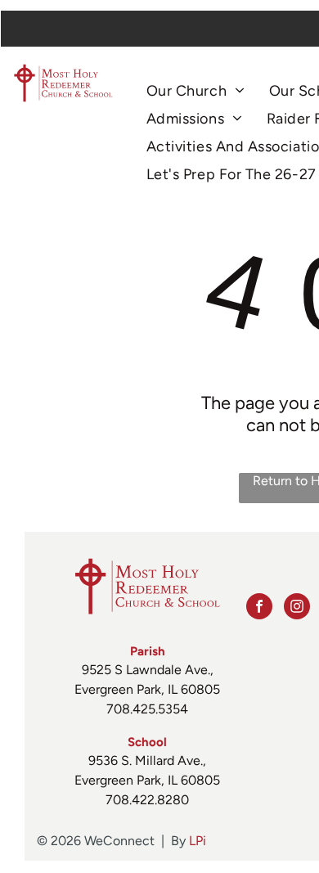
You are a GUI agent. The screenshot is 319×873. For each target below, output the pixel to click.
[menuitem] (195, 91)
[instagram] (297, 608)
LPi (197, 840)
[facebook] (259, 608)
